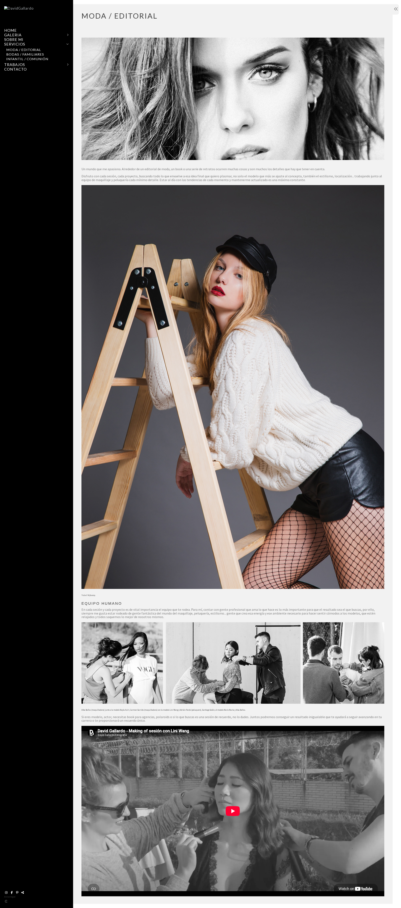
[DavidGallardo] (19, 8)
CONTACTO (15, 69)
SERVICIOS (14, 44)
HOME (10, 30)
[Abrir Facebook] (12, 892)
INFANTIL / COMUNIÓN (27, 59)
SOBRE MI (13, 39)
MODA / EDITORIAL (23, 50)
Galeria (13, 35)
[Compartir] (22, 892)
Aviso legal (9, 896)
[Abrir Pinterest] (17, 892)
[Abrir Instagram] (6, 892)
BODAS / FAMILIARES (25, 54)
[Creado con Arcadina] (31, 901)
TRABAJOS (14, 64)
